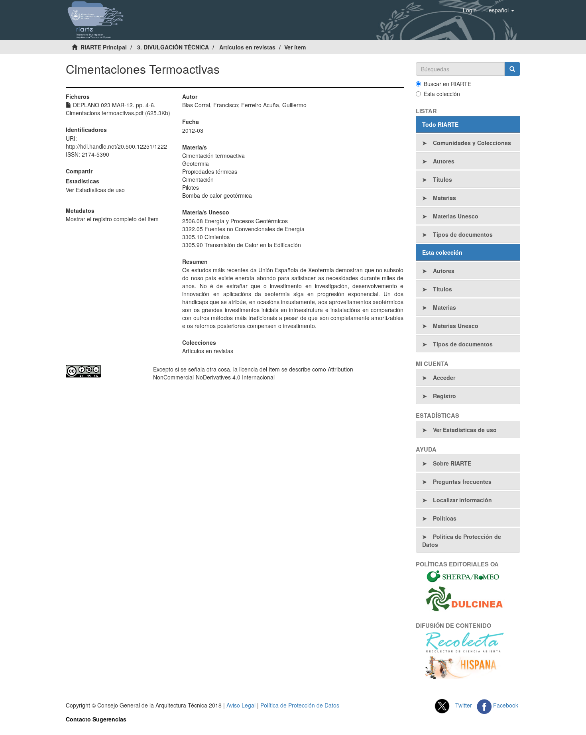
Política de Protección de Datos (461, 540)
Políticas (444, 518)
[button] (501, 10)
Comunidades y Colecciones (472, 143)
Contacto (78, 719)
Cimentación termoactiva (213, 155)
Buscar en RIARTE (447, 84)
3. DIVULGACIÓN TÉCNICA (173, 47)
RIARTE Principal (104, 47)
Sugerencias (109, 719)
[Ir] (512, 69)
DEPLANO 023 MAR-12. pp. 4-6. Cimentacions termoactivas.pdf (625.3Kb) (118, 109)
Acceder (444, 377)
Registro (444, 396)
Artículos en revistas (247, 47)
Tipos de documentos (463, 234)
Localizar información (462, 500)
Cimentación (198, 179)
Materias (444, 198)
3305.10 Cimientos (206, 237)
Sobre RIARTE (452, 463)
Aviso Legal (241, 705)
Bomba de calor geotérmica (217, 195)
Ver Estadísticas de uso (95, 190)
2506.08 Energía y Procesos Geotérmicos (235, 221)
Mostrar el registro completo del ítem (112, 219)
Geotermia (195, 163)
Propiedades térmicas (209, 171)
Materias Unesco (455, 216)
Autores (443, 161)
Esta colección (442, 94)
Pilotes (190, 187)
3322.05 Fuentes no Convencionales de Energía (243, 229)
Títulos (442, 179)
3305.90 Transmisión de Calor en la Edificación (241, 245)
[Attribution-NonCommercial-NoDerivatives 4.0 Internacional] (103, 371)
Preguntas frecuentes (462, 481)
